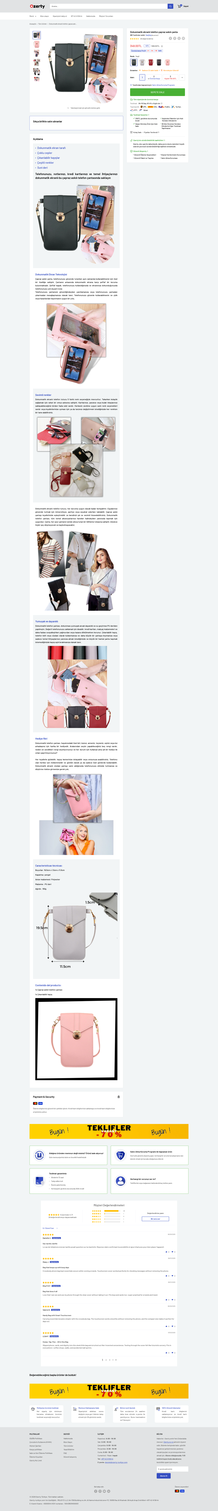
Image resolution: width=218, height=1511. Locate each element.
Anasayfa (33, 24)
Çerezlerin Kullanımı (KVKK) (41, 1442)
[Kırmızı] (150, 62)
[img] (48, 1234)
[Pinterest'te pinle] (174, 38)
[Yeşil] (133, 62)
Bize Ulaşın (68, 1442)
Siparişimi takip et (60, 16)
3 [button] (109, 1360)
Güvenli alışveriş (70, 1457)
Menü (32, 16)
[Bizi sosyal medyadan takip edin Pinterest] (100, 1491)
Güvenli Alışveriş (139, 151)
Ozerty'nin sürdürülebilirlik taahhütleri (148, 140)
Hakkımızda (90, 16)
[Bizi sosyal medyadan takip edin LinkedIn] (108, 1491)
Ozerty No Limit (36, 1460)
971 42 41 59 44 (76, 16)
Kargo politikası (36, 1449)
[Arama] (170, 6)
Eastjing (148, 35)
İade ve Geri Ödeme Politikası (41, 1453)
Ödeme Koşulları (36, 1457)
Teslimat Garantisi (140, 115)
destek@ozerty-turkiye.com (116, 1462)
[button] (134, 38)
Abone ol (163, 1476)
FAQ (65, 1453)
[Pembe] (167, 62)
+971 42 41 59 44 (107, 1459)
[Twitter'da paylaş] (179, 38)
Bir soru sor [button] (155, 1219)
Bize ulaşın (44, 16)
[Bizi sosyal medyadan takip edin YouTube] (104, 1491)
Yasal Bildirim (69, 1449)
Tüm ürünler (42, 24)
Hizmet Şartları (35, 1446)
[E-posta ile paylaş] (183, 38)
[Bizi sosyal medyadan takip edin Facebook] (95, 1491)
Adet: (132, 77)
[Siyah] (159, 62)
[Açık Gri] (142, 62)
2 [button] (106, 1360)
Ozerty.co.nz (169, 1442)
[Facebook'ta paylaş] (170, 38)
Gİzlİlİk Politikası (36, 1438)
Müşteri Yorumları (106, 16)
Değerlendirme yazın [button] (155, 1213)
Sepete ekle (158, 92)
